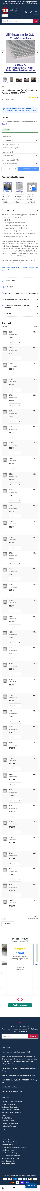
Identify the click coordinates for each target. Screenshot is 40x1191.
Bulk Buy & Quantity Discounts (12, 1102)
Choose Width (6, 152)
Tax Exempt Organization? (10, 1107)
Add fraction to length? (9, 144)
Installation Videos (8, 1150)
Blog (3, 1129)
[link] (7, 187)
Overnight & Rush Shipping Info (12, 1112)
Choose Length (7, 136)
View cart (6, 924)
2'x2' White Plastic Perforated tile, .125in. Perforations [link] (32, 194)
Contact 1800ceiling (8, 1104)
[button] (34, 189)
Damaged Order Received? (10, 1110)
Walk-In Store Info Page (10, 1153)
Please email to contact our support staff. (16, 1052)
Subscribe (33, 1036)
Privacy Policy (6, 1139)
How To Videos (7, 1118)
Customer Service (8, 1121)
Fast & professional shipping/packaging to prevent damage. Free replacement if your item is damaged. (20, 3)
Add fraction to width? (9, 160)
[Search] (36, 21)
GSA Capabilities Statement (11, 1087)
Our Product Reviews (9, 1126)
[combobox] (20, 21)
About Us (5, 1115)
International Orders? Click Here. (13, 1091)
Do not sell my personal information (14, 1147)
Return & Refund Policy (9, 1142)
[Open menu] (36, 12)
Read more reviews (20, 1005)
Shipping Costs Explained (10, 1123)
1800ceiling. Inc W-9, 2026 (10, 1158)
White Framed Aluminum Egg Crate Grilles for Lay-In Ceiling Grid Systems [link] (19, 194)
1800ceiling (5, 87)
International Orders (8, 1164)
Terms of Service (7, 1145)
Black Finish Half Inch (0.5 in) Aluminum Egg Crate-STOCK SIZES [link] (7, 194)
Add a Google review (9, 1161)
